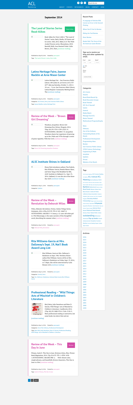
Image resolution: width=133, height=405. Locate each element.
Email (97, 60)
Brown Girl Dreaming (40, 148)
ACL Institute (92, 177)
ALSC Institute (85, 182)
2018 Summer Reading (87, 174)
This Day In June (48, 372)
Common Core (92, 196)
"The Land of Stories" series (41, 58)
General (85, 110)
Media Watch (87, 113)
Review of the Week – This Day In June (46, 345)
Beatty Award (93, 187)
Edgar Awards (93, 201)
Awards (40, 274)
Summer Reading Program (93, 223)
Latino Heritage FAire (49, 104)
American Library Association (94, 182)
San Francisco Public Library (56, 101)
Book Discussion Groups (90, 100)
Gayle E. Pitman (39, 372)
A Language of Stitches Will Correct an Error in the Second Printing (93, 23)
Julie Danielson (45, 330)
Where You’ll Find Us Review (92, 29)
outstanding (88, 215)
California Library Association (90, 194)
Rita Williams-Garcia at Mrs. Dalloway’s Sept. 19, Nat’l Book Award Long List (49, 244)
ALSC (100, 180)
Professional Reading (65, 330)
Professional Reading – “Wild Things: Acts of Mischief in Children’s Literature (53, 295)
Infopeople (98, 203)
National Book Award (55, 277)
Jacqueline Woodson (52, 148)
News (46, 101)
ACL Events (41, 101)
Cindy (88, 196)
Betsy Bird (37, 330)
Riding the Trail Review (90, 33)
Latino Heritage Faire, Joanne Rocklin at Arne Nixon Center (48, 73)
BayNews (86, 187)
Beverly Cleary (99, 187)
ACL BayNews (85, 177)
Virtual (85, 159)
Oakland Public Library (95, 213)
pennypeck (56, 55)
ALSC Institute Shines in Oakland (50, 161)
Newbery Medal (86, 213)
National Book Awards (93, 210)
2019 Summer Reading (97, 174)
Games (85, 108)
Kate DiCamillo (96, 206)
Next (36, 380)
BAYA (90, 184)
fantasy (87, 203)
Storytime (93, 221)
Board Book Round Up (90, 97)
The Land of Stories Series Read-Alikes (46, 29)
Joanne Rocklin (39, 104)
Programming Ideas (89, 141)
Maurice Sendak (89, 208)
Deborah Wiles (39, 228)
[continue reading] (64, 49)
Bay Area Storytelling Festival (97, 184)
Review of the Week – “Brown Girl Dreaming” (48, 117)
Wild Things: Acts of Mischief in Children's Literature (45, 332)
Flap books (91, 203)
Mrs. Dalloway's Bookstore (42, 277)
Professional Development (56, 328)
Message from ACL (89, 116)
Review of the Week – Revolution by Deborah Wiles (48, 201)
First (84, 60)
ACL (32, 3)
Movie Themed (88, 118)
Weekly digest (84, 71)
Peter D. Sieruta (54, 330)
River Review (87, 37)
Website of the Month (90, 162)
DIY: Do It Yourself (89, 105)
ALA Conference (94, 180)
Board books (86, 189)
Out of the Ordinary (43, 328)
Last (89, 60)
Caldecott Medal (94, 191)
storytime (86, 154)
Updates (40, 188)
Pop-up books (93, 218)
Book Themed (87, 103)
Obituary (86, 129)
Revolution (46, 228)
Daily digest (85, 66)
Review (85, 144)
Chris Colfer (53, 58)
